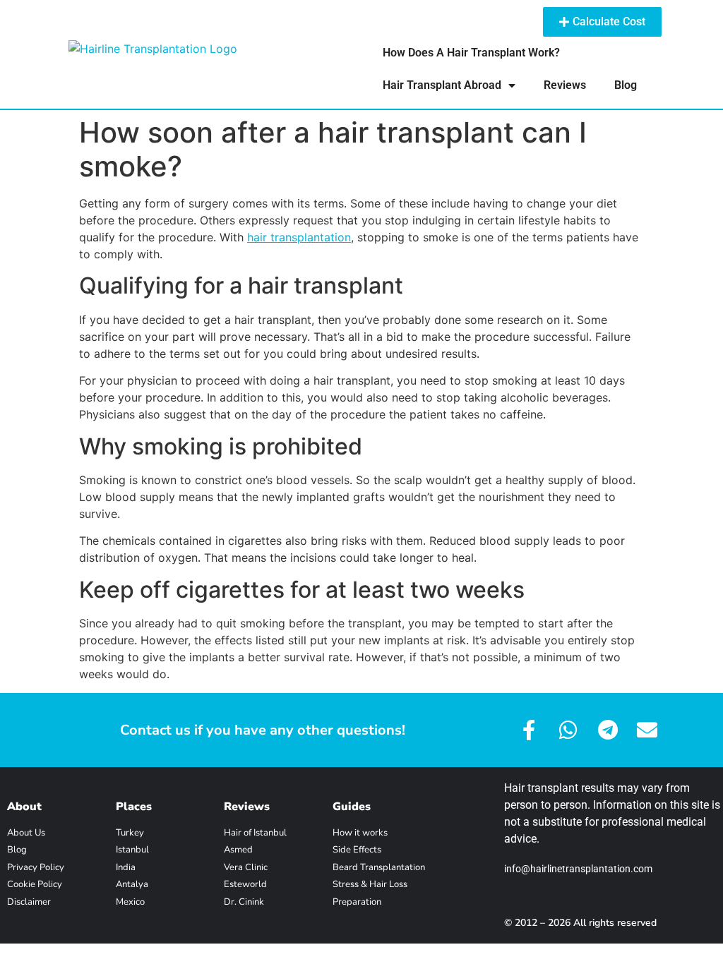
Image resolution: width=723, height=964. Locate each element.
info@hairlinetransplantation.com (578, 868)
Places (134, 806)
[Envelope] (647, 730)
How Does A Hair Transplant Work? (471, 52)
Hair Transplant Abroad (442, 85)
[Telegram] (607, 730)
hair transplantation (299, 237)
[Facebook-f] (528, 730)
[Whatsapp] (568, 730)
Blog (625, 85)
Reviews (565, 85)
